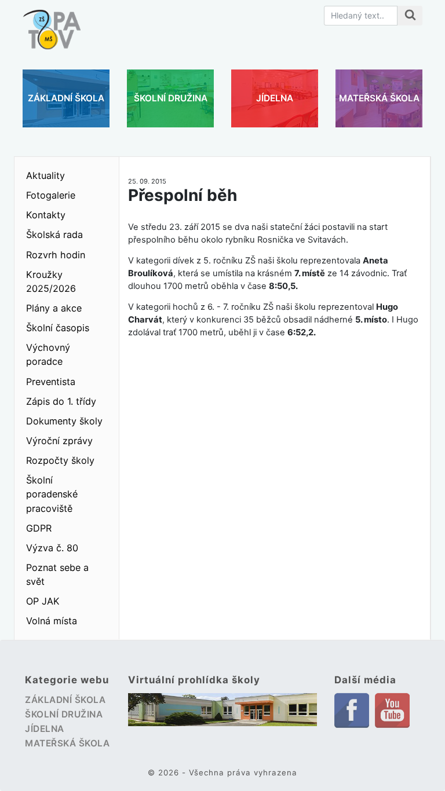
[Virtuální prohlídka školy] (222, 709)
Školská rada (54, 234)
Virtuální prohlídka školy (194, 680)
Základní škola (66, 98)
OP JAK (43, 601)
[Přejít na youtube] (392, 710)
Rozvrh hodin (55, 255)
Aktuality (45, 175)
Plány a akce (54, 308)
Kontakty (45, 215)
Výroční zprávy (59, 440)
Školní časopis (57, 328)
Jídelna (274, 98)
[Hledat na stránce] (409, 15)
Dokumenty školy (64, 421)
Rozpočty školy (60, 460)
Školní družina (170, 98)
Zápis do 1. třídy (61, 401)
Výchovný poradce (48, 354)
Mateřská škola (379, 98)
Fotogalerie (50, 195)
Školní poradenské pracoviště (52, 494)
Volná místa (51, 621)
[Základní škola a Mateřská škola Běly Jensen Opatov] (52, 23)
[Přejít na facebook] (351, 710)
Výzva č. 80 (52, 548)
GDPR (39, 528)
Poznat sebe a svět (57, 574)
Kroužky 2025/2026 (51, 281)
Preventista (50, 381)
